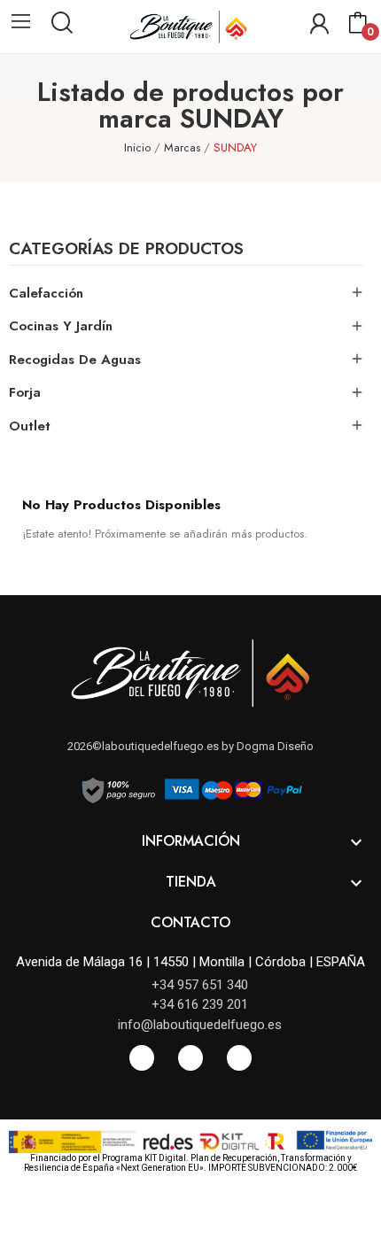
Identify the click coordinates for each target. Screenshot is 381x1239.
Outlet (30, 426)
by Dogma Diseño (266, 746)
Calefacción (46, 293)
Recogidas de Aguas (75, 359)
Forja (25, 392)
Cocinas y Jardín (61, 326)
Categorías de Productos (126, 250)
